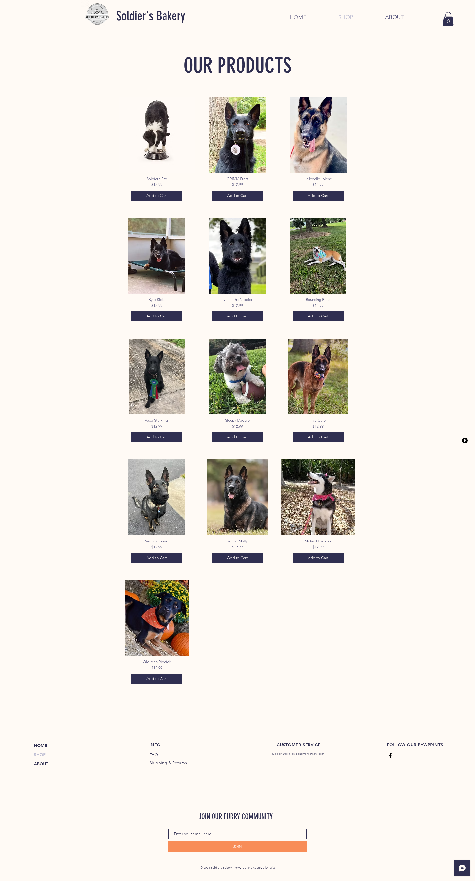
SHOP (40, 754)
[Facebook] (465, 440)
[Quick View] (157, 135)
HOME (40, 745)
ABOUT (41, 763)
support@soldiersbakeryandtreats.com (298, 753)
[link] (448, 19)
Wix (272, 867)
